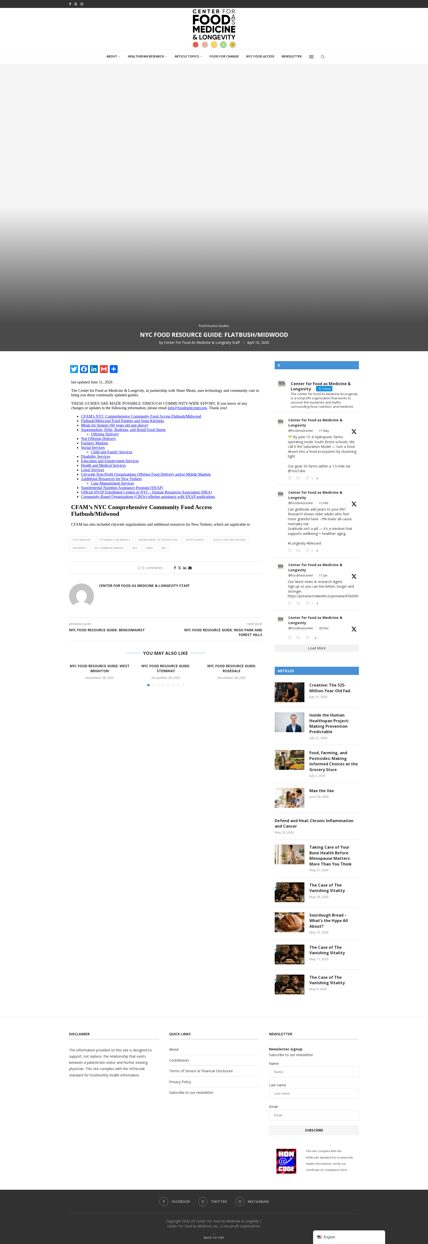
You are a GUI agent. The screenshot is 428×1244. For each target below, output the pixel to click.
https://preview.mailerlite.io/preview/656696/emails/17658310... (338, 596)
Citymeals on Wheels (114, 540)
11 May (324, 431)
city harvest (81, 540)
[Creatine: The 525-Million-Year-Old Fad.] (289, 692)
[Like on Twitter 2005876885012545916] (309, 638)
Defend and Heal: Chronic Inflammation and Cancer (314, 823)
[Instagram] (81, 4)
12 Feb (323, 503)
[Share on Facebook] (175, 567)
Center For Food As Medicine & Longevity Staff (202, 342)
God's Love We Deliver (229, 540)
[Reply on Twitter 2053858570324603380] (291, 478)
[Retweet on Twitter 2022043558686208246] (299, 550)
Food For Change (224, 56)
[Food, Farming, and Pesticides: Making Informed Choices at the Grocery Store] (289, 760)
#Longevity (297, 543)
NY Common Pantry (109, 548)
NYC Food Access (260, 56)
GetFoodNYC (195, 540)
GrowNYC (79, 548)
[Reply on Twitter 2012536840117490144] (291, 603)
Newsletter (292, 56)
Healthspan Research (146, 56)
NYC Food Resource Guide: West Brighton (100, 668)
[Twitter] (75, 4)
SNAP (149, 548)
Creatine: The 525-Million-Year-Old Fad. (330, 687)
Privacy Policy (180, 1081)
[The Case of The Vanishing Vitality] (289, 892)
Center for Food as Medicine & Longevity (315, 423)
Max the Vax (321, 790)
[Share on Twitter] (179, 567)
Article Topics (187, 56)
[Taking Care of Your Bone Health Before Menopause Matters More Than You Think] (289, 854)
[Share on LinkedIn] (184, 567)
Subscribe (314, 1130)
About (112, 56)
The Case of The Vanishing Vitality (327, 887)
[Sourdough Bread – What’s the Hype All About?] (289, 922)
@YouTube (296, 470)
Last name (277, 1085)
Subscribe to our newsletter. (191, 1092)
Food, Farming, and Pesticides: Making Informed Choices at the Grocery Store (333, 761)
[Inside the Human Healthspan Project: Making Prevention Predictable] (289, 722)
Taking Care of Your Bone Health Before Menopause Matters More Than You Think (330, 855)
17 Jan (323, 575)
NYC (135, 548)
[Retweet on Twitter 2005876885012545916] (299, 638)
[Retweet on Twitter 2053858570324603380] (299, 478)
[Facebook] (70, 4)
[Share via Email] (190, 567)
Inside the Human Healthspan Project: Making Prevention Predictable (329, 723)
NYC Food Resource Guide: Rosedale (231, 668)
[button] (76, 674)
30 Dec (324, 628)
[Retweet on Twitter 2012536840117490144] (299, 603)
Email (273, 1106)
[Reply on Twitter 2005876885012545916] (291, 638)
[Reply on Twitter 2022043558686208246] (291, 550)
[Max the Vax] (289, 798)
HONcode (137, 1068)
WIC (163, 548)
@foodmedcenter (300, 431)
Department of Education (157, 540)
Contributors (179, 1060)
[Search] (322, 57)
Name (274, 1063)
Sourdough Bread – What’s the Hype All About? (328, 920)
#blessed (314, 543)
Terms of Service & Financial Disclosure (201, 1071)
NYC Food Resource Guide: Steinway (165, 668)
